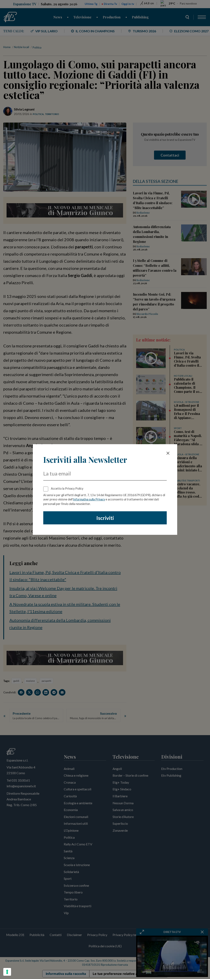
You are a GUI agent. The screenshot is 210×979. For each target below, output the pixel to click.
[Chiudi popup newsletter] (168, 453)
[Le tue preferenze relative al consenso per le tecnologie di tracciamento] (7, 972)
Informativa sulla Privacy (89, 499)
